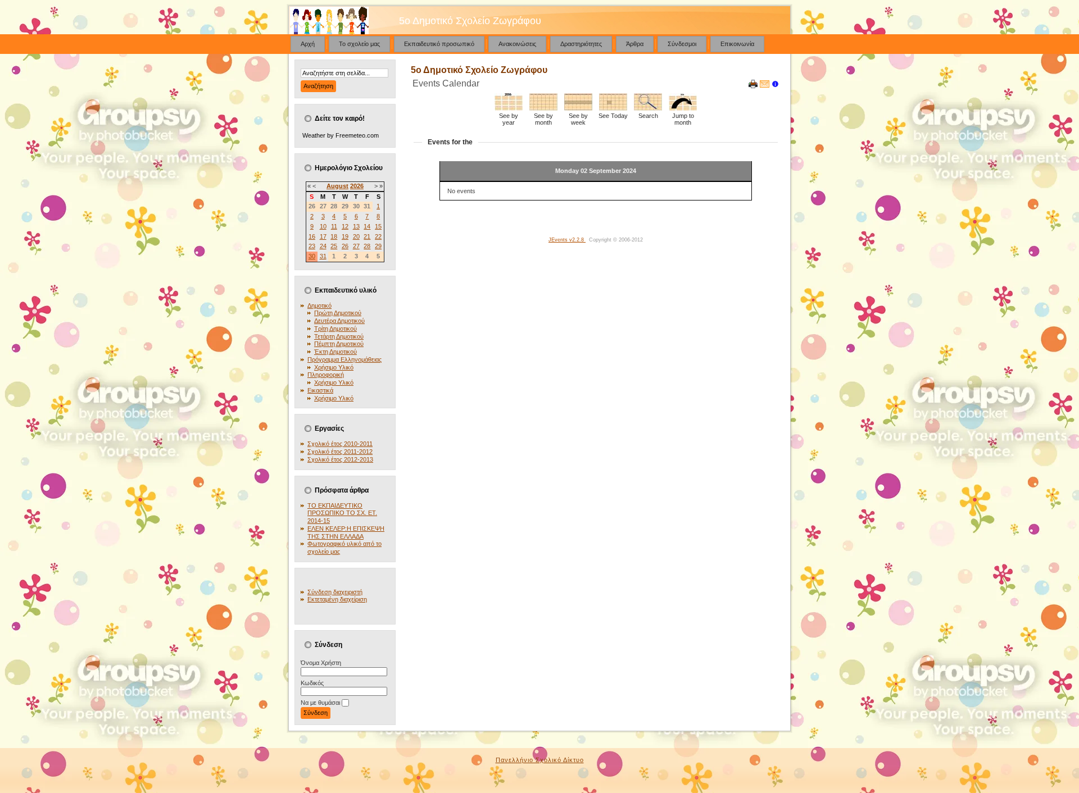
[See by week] (578, 108)
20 (356, 236)
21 (367, 236)
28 (367, 246)
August (337, 186)
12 (345, 226)
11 (334, 226)
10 (323, 226)
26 (345, 246)
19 (345, 236)
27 (356, 246)
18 (333, 236)
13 (356, 226)
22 (378, 236)
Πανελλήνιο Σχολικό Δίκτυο (540, 759)
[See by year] (509, 108)
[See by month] (543, 108)
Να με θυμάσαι (320, 702)
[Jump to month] (683, 108)
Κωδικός (312, 683)
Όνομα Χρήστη (321, 662)
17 (323, 236)
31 (323, 256)
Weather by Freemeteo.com (340, 135)
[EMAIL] (764, 85)
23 (312, 246)
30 (312, 256)
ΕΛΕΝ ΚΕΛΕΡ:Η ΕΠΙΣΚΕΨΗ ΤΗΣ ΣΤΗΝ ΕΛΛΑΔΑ (345, 532)
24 (323, 246)
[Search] (648, 108)
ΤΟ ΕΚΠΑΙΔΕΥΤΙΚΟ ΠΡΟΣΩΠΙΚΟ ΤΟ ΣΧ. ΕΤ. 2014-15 (342, 513)
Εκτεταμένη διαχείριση (337, 599)
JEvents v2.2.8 (567, 240)
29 (378, 246)
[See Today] (613, 108)
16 (312, 236)
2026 (357, 186)
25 (333, 246)
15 (378, 226)
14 (367, 226)
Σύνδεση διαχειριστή (334, 592)
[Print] (753, 86)
